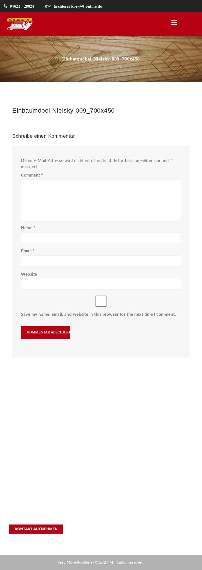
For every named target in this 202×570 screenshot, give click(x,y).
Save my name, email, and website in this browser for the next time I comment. (98, 314)
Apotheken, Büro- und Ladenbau (138, 421)
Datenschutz (121, 457)
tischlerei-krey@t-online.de (78, 6)
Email (28, 251)
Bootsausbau (121, 439)
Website (29, 274)
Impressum (119, 466)
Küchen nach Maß (125, 413)
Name (28, 228)
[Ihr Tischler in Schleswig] (35, 24)
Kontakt (117, 448)
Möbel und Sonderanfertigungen (138, 430)
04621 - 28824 (22, 6)
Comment (32, 175)
